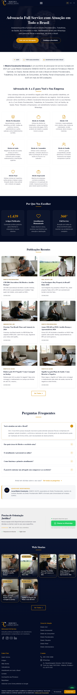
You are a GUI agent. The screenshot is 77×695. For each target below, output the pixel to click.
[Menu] (41, 3)
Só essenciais (57, 691)
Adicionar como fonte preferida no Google (15, 683)
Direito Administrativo (47, 647)
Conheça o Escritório (50, 40)
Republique (5, 680)
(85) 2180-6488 (48, 657)
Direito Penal (44, 643)
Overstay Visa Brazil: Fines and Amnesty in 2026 (19, 328)
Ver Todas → (38, 393)
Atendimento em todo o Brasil (11, 670)
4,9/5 (16, 59)
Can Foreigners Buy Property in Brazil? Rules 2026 (56, 283)
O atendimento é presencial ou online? (18, 453)
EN (71, 3)
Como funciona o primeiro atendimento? (18, 461)
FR (74, 3)
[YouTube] (11, 638)
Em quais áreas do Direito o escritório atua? (20, 444)
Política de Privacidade (42, 692)
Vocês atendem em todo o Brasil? (16, 426)
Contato (4, 673)
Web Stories (5, 663)
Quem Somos (6, 657)
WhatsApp (46, 660)
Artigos (4, 660)
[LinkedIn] (15, 638)
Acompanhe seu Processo (10, 677)
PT (67, 3)
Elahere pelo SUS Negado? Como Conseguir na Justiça (19, 372)
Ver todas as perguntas (51, 481)
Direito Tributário (45, 640)
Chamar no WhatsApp (64, 523)
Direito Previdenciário (47, 637)
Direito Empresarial (46, 630)
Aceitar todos (69, 691)
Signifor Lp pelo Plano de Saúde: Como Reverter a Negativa (56, 372)
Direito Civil (43, 627)
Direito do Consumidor (47, 633)
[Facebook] (3, 638)
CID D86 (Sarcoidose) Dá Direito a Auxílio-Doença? (18, 283)
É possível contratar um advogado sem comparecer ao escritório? (27, 470)
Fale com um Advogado (27, 40)
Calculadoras (6, 667)
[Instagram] (7, 638)
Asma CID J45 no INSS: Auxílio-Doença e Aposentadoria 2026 (56, 328)
